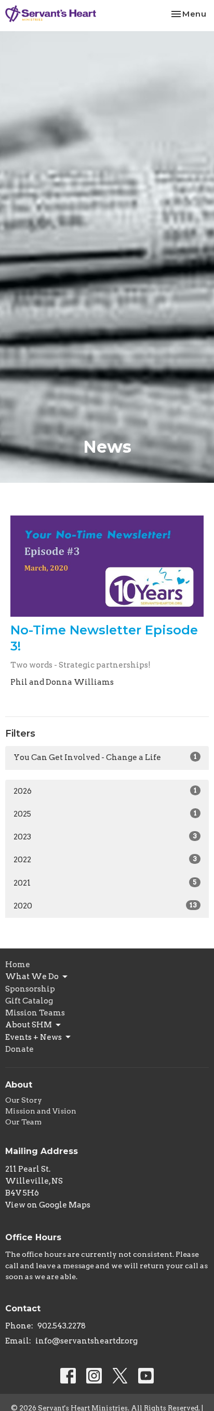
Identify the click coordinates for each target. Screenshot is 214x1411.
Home (17, 964)
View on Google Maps (47, 1205)
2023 (105, 837)
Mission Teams (35, 1012)
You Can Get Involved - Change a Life (105, 757)
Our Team (23, 1122)
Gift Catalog (29, 1001)
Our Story (23, 1100)
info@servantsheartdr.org (86, 1341)
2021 (105, 883)
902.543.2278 (61, 1326)
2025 (105, 814)
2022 (105, 859)
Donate (19, 1049)
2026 (105, 791)
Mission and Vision (40, 1111)
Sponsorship (30, 989)
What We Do (32, 976)
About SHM (28, 1024)
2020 (105, 906)
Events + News (33, 1037)
